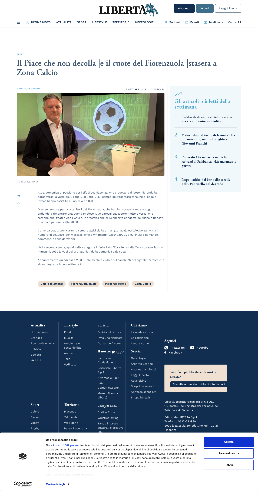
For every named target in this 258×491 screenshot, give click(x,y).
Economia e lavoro (43, 343)
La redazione (140, 337)
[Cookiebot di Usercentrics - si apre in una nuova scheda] (22, 484)
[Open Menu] (18, 22)
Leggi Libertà (228, 8)
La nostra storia (142, 332)
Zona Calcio (143, 283)
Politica (36, 349)
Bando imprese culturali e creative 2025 (110, 428)
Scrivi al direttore (109, 332)
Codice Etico (106, 412)
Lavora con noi (141, 343)
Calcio (35, 411)
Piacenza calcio (115, 283)
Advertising (138, 380)
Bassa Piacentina (75, 428)
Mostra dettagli (55, 484)
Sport (81, 22)
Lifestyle (99, 22)
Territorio (121, 22)
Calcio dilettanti (52, 283)
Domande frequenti (111, 343)
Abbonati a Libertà (144, 369)
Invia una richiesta (110, 337)
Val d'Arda (70, 417)
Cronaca (36, 337)
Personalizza (227, 453)
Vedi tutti (37, 360)
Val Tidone (71, 422)
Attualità (63, 22)
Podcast (174, 22)
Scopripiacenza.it (142, 386)
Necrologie (144, 22)
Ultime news (39, 332)
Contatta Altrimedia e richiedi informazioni (199, 384)
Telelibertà (216, 22)
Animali (69, 353)
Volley (35, 422)
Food (67, 332)
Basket (35, 417)
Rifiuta (229, 464)
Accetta (228, 441)
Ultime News (41, 22)
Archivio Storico (142, 363)
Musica (69, 337)
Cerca (232, 22)
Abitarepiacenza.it (143, 392)
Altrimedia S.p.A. (109, 377)
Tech (67, 359)
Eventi (194, 22)
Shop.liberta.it (140, 397)
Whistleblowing (108, 418)
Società (36, 354)
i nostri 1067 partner (66, 445)
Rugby (35, 428)
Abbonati (184, 8)
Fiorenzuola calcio (84, 283)
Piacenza (70, 411)
